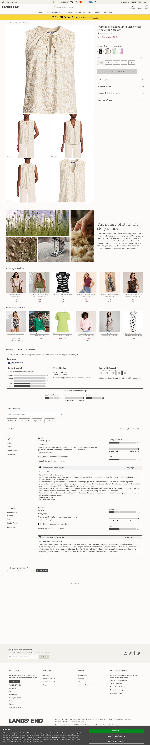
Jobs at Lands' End (49, 679)
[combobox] (133, 429)
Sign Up (44, 657)
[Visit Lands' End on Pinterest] (137, 653)
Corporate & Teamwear (84, 685)
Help (144, 2)
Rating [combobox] (10, 421)
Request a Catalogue (117, 690)
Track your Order (15, 698)
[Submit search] (93, 7)
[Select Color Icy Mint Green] (115, 51)
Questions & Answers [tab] (26, 349)
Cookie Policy (56, 737)
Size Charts (13, 694)
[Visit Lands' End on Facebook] (133, 653)
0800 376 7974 (136, 2)
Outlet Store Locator (49, 682)
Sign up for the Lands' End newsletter (20, 650)
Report (63, 461)
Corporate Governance (115, 719)
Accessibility (129, 719)
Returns (11, 704)
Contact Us (12, 688)
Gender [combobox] (23, 421)
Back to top (75, 583)
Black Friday (116, 693)
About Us (46, 675)
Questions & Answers (105, 100)
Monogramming (82, 675)
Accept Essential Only (116, 736)
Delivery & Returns (104, 86)
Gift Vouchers (81, 682)
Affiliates (58, 722)
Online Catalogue (10, 2)
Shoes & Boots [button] (80, 12)
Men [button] (47, 12)
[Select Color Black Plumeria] (100, 51)
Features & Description (106, 80)
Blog (44, 685)
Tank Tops (28, 23)
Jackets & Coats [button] (57, 12)
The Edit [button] (97, 12)
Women (12, 23)
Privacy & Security (99, 719)
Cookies (73, 719)
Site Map (66, 722)
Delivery (11, 701)
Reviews (9, 349)
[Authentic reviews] (16, 363)
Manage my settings (116, 741)
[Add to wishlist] (141, 71)
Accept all (116, 731)
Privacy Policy (95, 725)
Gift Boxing (80, 679)
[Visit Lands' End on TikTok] (129, 653)
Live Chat (126, 2)
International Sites (78, 722)
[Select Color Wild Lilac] (122, 51)
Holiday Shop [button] (107, 12)
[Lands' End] (10, 7)
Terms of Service (108, 725)
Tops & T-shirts (20, 23)
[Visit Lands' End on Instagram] (125, 653)
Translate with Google (45, 452)
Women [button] (40, 12)
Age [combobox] (35, 421)
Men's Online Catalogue (118, 687)
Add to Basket (117, 72)
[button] (101, 373)
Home (7, 23)
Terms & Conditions (61, 719)
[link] (64, 372)
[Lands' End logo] (26, 721)
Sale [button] (89, 12)
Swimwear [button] (69, 12)
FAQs (11, 691)
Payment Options (15, 707)
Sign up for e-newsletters (118, 680)
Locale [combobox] (48, 421)
